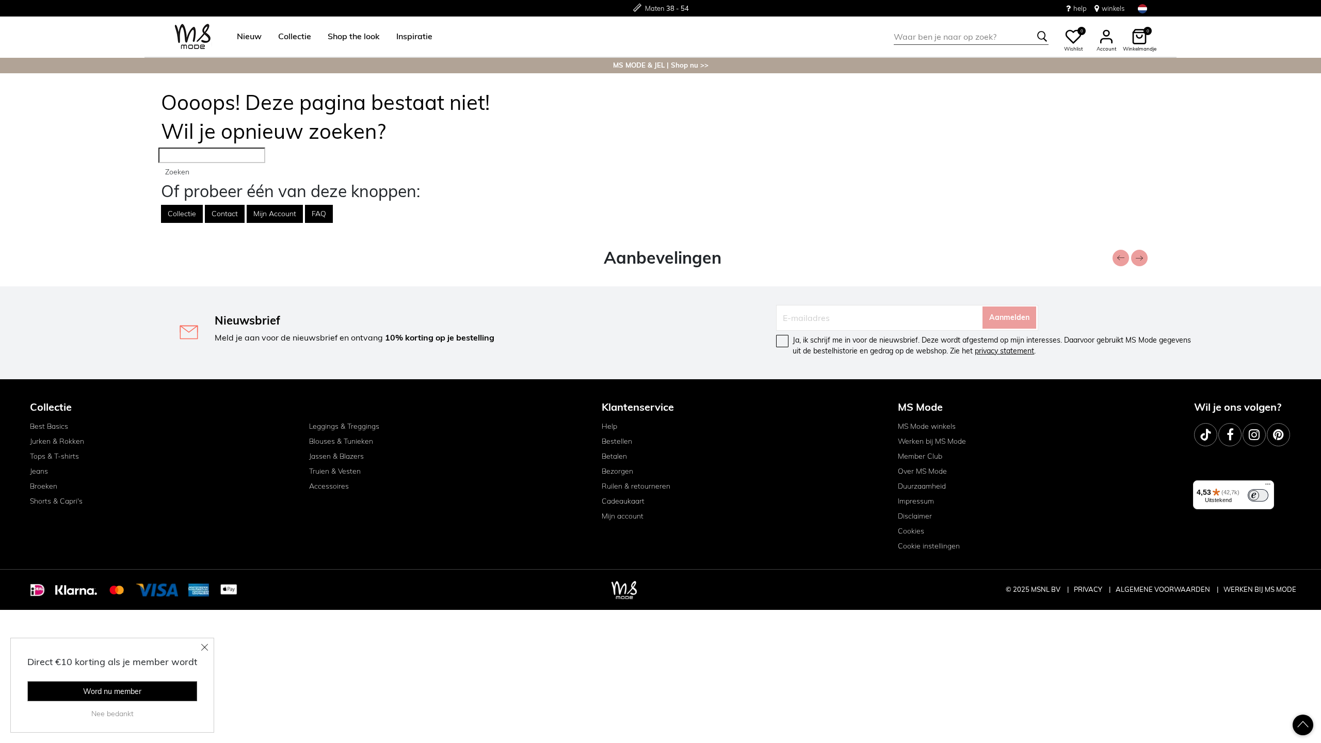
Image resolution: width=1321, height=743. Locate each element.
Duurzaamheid (922, 486)
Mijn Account (274, 213)
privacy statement (1004, 351)
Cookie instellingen (929, 546)
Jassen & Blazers (336, 456)
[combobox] (971, 36)
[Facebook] (1230, 434)
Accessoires (329, 486)
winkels (1113, 8)
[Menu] (1268, 486)
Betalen (614, 456)
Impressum (916, 501)
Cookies (911, 531)
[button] (249, 37)
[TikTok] (1205, 434)
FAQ (319, 213)
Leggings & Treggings (344, 426)
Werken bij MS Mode (932, 441)
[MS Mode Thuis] (192, 37)
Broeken (43, 486)
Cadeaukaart (623, 501)
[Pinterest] (1278, 434)
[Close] (205, 647)
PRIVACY (1089, 589)
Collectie (182, 213)
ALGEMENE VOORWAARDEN (1164, 589)
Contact (225, 213)
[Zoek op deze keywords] (1042, 36)
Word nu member (112, 691)
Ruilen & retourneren (636, 486)
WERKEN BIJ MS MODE (1259, 589)
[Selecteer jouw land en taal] (1142, 8)
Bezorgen (617, 471)
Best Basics (49, 426)
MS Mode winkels (927, 426)
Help (609, 426)
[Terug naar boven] (1303, 725)
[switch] (1258, 495)
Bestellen (617, 441)
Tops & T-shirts (54, 456)
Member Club (920, 456)
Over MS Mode (922, 471)
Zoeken (177, 171)
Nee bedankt (112, 713)
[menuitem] (245, 37)
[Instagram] (1254, 434)
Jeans (39, 471)
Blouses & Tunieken (341, 441)
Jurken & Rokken (57, 441)
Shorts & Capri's (56, 501)
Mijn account (622, 516)
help (1080, 8)
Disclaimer (915, 516)
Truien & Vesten (335, 471)
